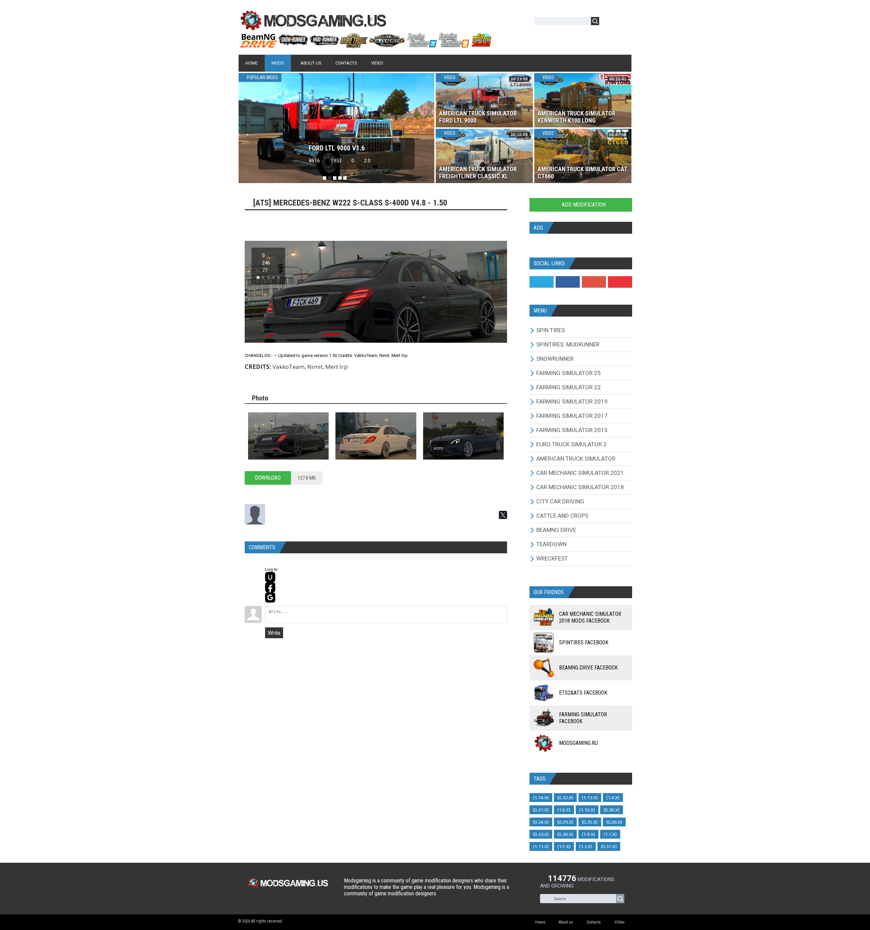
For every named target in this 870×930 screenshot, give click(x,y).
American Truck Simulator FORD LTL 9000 (478, 117)
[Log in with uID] (270, 577)
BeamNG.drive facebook (588, 667)
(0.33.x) (541, 834)
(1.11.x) (541, 846)
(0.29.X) (565, 822)
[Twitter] (541, 282)
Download (268, 478)
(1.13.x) (590, 797)
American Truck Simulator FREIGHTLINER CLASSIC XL (478, 172)
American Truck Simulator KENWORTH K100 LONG (576, 117)
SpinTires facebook (583, 642)
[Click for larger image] (288, 436)
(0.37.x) (609, 846)
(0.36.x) (612, 809)
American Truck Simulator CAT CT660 (582, 172)
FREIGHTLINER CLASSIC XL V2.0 (336, 148)
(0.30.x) (565, 834)
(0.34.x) (541, 822)
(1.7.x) (610, 834)
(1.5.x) (564, 846)
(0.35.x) (590, 822)
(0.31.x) (541, 809)
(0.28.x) (614, 822)
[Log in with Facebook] (270, 587)
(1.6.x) (564, 809)
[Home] (365, 45)
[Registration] (624, 22)
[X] (503, 515)
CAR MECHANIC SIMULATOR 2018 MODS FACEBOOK (590, 617)
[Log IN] (608, 22)
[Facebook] (568, 282)
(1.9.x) (588, 834)
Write (274, 633)
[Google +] (594, 282)
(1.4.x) (613, 797)
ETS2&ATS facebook (583, 693)
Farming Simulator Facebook (583, 718)
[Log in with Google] (270, 597)
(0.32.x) (565, 797)
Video (449, 77)
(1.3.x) (585, 846)
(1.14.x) (541, 797)
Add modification (583, 204)
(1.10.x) (587, 809)
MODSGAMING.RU (578, 743)
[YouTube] (620, 282)
